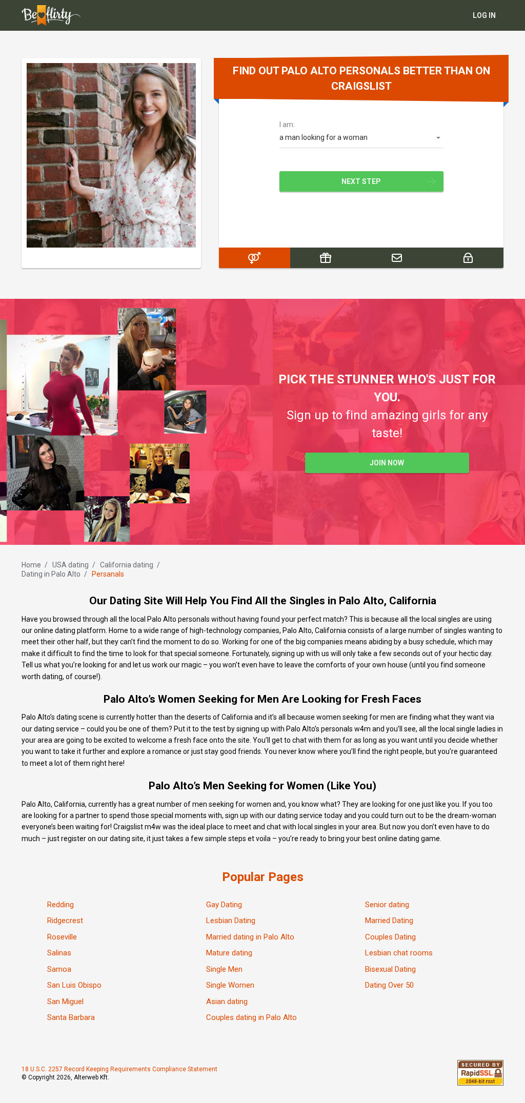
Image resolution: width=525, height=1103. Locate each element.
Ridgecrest (65, 920)
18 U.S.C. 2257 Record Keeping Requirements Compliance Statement (119, 1069)
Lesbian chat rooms (399, 952)
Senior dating (387, 904)
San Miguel (65, 1001)
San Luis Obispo (74, 985)
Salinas (59, 952)
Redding (60, 904)
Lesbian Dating (230, 920)
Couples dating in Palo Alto (251, 1017)
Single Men (224, 969)
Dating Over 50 (389, 985)
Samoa (59, 969)
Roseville (62, 937)
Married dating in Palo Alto (250, 937)
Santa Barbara (71, 1017)
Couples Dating (390, 937)
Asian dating (227, 1001)
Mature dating (229, 952)
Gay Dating (224, 904)
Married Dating (389, 920)
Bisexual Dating (390, 969)
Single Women (230, 985)
